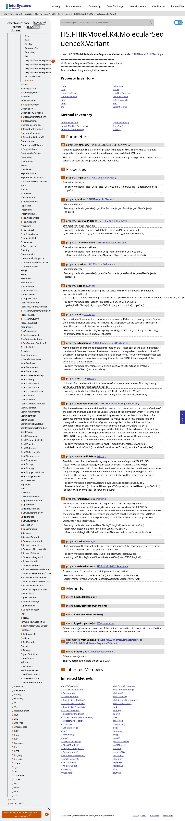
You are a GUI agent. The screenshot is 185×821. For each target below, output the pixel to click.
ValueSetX (28, 666)
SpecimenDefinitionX (33, 500)
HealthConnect (21, 710)
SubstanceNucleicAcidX (34, 549)
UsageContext (28, 658)
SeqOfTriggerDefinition (32, 472)
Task (23, 613)
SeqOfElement (28, 399)
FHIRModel (81, 14)
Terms (143, 816)
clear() (116, 717)
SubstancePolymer (30, 553)
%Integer (89, 314)
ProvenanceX (29, 246)
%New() (64, 738)
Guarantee (154, 816)
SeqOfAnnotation (29, 367)
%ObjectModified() (70, 745)
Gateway (18, 698)
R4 (88, 14)
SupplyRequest (28, 605)
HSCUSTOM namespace (60, 14)
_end (63, 89)
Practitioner (26, 209)
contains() (118, 720)
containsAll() (119, 724)
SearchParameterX (32, 359)
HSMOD (14, 799)
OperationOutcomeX (33, 136)
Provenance (26, 242)
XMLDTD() (66, 769)
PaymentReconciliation (32, 177)
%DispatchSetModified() (73, 713)
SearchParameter (29, 355)
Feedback (182, 416)
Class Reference (41, 14)
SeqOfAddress (28, 363)
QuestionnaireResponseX (35, 262)
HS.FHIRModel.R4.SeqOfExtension (109, 343)
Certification (158, 6)
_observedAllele (68, 92)
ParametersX (29, 161)
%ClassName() (68, 693)
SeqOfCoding (27, 379)
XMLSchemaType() (122, 703)
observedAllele (120, 96)
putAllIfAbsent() (121, 741)
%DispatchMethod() (70, 710)
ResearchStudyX (31, 318)
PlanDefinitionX (30, 201)
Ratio (23, 274)
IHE (16, 718)
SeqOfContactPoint (30, 387)
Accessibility (168, 816)
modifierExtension (122, 92)
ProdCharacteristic (30, 233)
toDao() (117, 129)
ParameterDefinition (31, 153)
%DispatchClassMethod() (73, 699)
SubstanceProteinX (32, 565)
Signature (25, 484)
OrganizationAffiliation (32, 145)
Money (24, 84)
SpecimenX (28, 504)
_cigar (64, 86)
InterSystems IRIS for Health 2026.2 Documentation (22, 814)
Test (16, 771)
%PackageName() (69, 751)
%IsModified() (68, 734)
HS (74, 14)
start (115, 103)
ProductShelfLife (29, 237)
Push (16, 747)
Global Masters (138, 6)
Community (94, 6)
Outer (28, 40)
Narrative (25, 96)
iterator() (117, 731)
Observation (27, 108)
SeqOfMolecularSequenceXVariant (42, 72)
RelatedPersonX (31, 290)
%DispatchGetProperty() (73, 706)
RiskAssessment (29, 330)
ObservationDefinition (32, 112)
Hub (16, 714)
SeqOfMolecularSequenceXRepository (44, 64)
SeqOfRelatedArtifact (31, 452)
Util (16, 791)
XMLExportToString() (123, 689)
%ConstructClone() (70, 696)
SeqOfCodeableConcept (32, 375)
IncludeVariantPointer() (72, 129)
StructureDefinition (30, 508)
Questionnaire (28, 254)
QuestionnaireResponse (32, 258)
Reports (18, 759)
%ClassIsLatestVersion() (72, 689)
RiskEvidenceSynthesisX (35, 343)
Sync (16, 767)
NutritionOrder (28, 100)
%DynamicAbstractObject (101, 651)
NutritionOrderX (31, 104)
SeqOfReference (29, 448)
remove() (117, 748)
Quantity (25, 250)
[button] (63, 136)
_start (63, 99)
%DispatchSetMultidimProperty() (77, 717)
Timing (24, 646)
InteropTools (20, 726)
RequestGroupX (31, 298)
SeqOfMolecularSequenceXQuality (42, 60)
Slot (22, 488)
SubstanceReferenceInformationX (39, 573)
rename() (117, 758)
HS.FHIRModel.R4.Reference (112, 566)
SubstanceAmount (30, 536)
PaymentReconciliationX (35, 181)
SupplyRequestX (31, 609)
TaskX (26, 617)
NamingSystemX (31, 92)
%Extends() (66, 724)
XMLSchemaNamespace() (125, 699)
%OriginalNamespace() (72, 748)
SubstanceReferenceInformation (37, 569)
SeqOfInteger (27, 419)
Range (24, 270)
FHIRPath (19, 686)
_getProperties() (121, 122)
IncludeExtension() (70, 122)
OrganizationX (30, 149)
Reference (25, 278)
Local (17, 734)
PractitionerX (29, 221)
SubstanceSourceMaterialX (36, 581)
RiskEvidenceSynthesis (32, 338)
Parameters (26, 157)
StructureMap (27, 516)
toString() (117, 772)
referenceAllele (120, 99)
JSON (16, 730)
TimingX (27, 650)
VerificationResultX (32, 674)
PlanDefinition (28, 197)
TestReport (26, 629)
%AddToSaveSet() (69, 686)
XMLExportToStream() (124, 686)
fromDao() (118, 126)
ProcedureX (29, 229)
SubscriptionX (30, 528)
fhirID (116, 89)
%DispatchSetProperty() (72, 720)
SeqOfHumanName (30, 411)
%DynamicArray (105, 623)
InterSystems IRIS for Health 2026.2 (18, 14)
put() (115, 734)
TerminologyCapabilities (33, 621)
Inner (27, 35)
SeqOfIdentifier (28, 415)
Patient (24, 165)
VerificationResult (29, 670)
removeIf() (118, 755)
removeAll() (119, 751)
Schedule (25, 351)
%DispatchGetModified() (73, 703)
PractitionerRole (29, 213)
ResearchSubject (29, 322)
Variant (113, 14)
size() (115, 769)
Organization (27, 141)
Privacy (136, 816)
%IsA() (64, 731)
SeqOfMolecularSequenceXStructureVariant (46, 68)
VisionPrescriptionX (32, 682)
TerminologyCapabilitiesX (35, 625)
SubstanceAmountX (32, 540)
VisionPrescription (30, 678)
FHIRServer (19, 690)
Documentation (74, 6)
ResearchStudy (28, 314)
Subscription (27, 524)
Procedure (26, 225)
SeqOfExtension (28, 407)
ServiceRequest (28, 480)
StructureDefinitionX (33, 512)
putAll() (116, 738)
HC (15, 702)
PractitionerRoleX (31, 217)
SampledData (27, 347)
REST (16, 751)
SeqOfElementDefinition (33, 403)
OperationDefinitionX (33, 128)
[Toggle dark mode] (178, 22)
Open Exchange (115, 6)
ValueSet (25, 662)
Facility (17, 694)
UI (15, 783)
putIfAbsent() (119, 745)
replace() (117, 762)
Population (26, 205)
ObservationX (30, 120)
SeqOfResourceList (30, 456)
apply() (116, 713)
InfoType (18, 722)
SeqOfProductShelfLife (32, 439)
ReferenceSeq (31, 48)
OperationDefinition (31, 124)
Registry (18, 755)
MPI (16, 738)
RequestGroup (28, 294)
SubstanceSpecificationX (35, 589)
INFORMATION (17, 803)
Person (24, 189)
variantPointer (120, 106)
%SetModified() (68, 762)
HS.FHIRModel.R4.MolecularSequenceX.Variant (91, 643)
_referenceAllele (69, 96)
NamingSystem (28, 88)
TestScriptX (28, 641)
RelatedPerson (28, 286)
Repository (30, 52)
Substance (26, 532)
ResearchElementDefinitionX (37, 310)
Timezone (19, 775)
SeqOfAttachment (29, 371)
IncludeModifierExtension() (74, 126)
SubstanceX (28, 593)
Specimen (25, 492)
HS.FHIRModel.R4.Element (101, 177)
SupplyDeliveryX (31, 601)
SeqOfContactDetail (30, 383)
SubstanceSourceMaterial (33, 577)
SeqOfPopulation (29, 435)
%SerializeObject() (70, 758)
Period (24, 185)
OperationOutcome (30, 132)
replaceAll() (118, 765)
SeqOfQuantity (28, 444)
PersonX (27, 193)
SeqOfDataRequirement (32, 391)
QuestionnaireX (30, 266)
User (16, 787)
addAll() (117, 710)
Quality (28, 44)
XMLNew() (118, 693)
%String (90, 285)
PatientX (27, 169)
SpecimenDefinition (30, 496)
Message (18, 742)
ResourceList (27, 326)
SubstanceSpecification (32, 585)
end (62, 106)
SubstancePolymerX (33, 557)
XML (16, 795)
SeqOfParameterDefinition (34, 427)
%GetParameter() (69, 727)
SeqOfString (27, 464)
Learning (55, 6)
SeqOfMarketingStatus (32, 423)
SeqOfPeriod (27, 431)
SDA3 (17, 763)
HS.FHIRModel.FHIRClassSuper (147, 54)
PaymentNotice (28, 173)
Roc (27, 56)
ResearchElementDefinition (34, 306)
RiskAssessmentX (31, 334)
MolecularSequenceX (99, 14)
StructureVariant (33, 76)
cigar (63, 103)
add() (115, 706)
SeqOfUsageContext (31, 476)
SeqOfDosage (27, 395)
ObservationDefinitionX (34, 116)
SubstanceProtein (29, 561)
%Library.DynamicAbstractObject (119, 639)
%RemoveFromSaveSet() (73, 755)
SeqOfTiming (27, 468)
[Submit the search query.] (150, 22)
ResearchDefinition (30, 302)
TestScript (25, 637)
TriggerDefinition (29, 654)
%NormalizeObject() (71, 741)
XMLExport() (67, 772)
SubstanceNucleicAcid (31, 545)
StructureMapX (30, 520)
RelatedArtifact (28, 282)
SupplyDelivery (28, 597)
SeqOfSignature (28, 460)
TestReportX (29, 633)
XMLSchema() (120, 696)
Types (17, 779)
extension (118, 86)
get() (115, 727)
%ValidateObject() (69, 765)
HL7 (16, 706)
